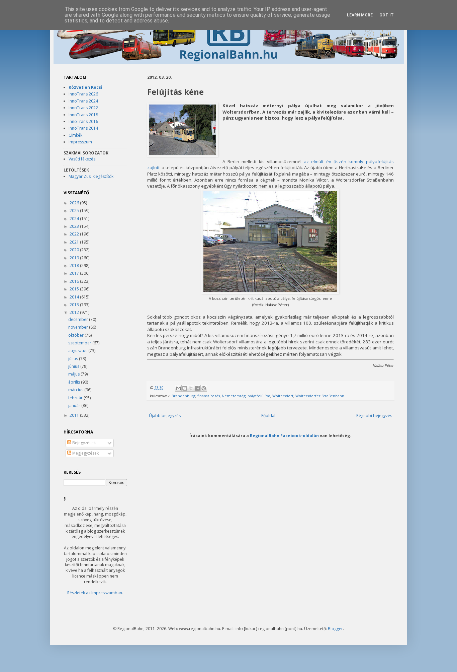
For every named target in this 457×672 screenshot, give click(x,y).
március (76, 390)
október (76, 335)
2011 (75, 415)
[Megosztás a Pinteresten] (203, 388)
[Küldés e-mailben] (178, 388)
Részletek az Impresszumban (94, 593)
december (78, 319)
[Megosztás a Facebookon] (197, 388)
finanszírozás (208, 395)
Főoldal (268, 415)
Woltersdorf (282, 395)
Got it (386, 15)
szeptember (80, 343)
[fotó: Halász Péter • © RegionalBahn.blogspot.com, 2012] (182, 130)
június (74, 366)
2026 (75, 203)
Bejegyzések (83, 443)
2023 (75, 226)
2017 (75, 273)
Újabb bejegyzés (165, 415)
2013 (75, 305)
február (76, 398)
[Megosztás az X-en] (191, 388)
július (73, 358)
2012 (75, 312)
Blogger (335, 628)
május (74, 374)
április (74, 382)
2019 (75, 258)
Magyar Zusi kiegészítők (91, 176)
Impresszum (80, 142)
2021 (75, 242)
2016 (75, 281)
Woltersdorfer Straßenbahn (319, 395)
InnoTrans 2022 (83, 108)
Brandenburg (183, 395)
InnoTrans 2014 (83, 128)
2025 (75, 210)
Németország (234, 395)
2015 (75, 289)
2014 (75, 297)
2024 (75, 218)
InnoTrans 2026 (83, 94)
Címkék (75, 135)
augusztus (78, 350)
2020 (75, 250)
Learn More (360, 15)
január (74, 405)
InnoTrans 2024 (83, 101)
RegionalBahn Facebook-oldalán (284, 435)
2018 (75, 265)
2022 (75, 234)
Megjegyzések (85, 453)
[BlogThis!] (184, 388)
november (78, 327)
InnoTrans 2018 (83, 115)
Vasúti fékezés (82, 159)
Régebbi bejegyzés (374, 415)
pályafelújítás (259, 395)
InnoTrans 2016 (83, 121)
